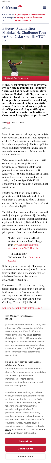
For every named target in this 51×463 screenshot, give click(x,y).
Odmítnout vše (25, 448)
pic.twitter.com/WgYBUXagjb (23, 248)
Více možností (25, 456)
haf (8, 123)
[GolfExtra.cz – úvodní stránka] (12, 7)
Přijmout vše (25, 441)
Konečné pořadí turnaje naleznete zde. (22, 307)
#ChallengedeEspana (27, 244)
